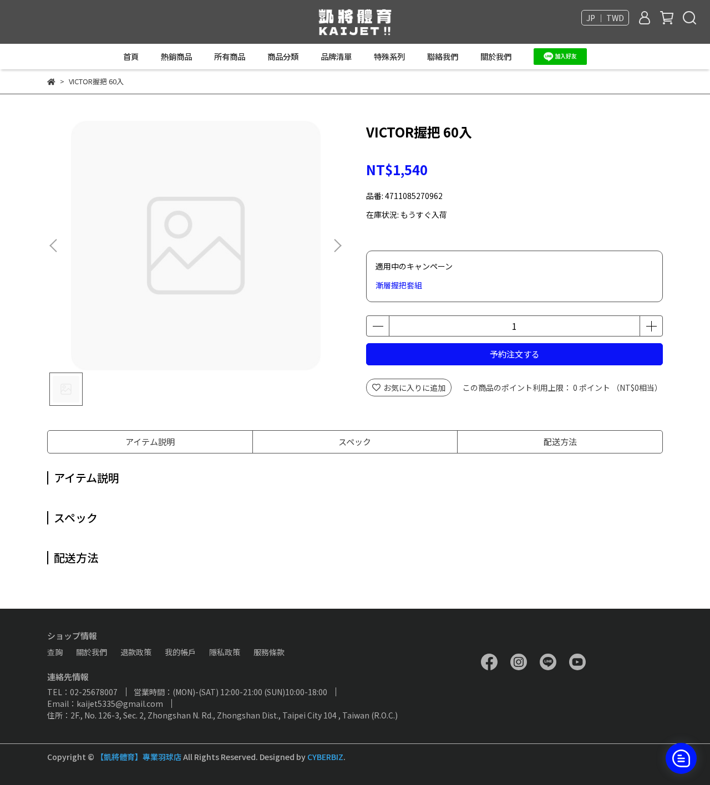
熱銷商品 (176, 56)
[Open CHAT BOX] (681, 758)
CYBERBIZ (325, 756)
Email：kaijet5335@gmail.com (105, 703)
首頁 (131, 56)
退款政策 (135, 651)
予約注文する (515, 354)
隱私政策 (224, 651)
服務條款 (269, 651)
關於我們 (495, 56)
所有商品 (229, 56)
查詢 (55, 651)
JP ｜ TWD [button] (605, 18)
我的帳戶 (180, 651)
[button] (337, 245)
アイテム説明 (150, 441)
